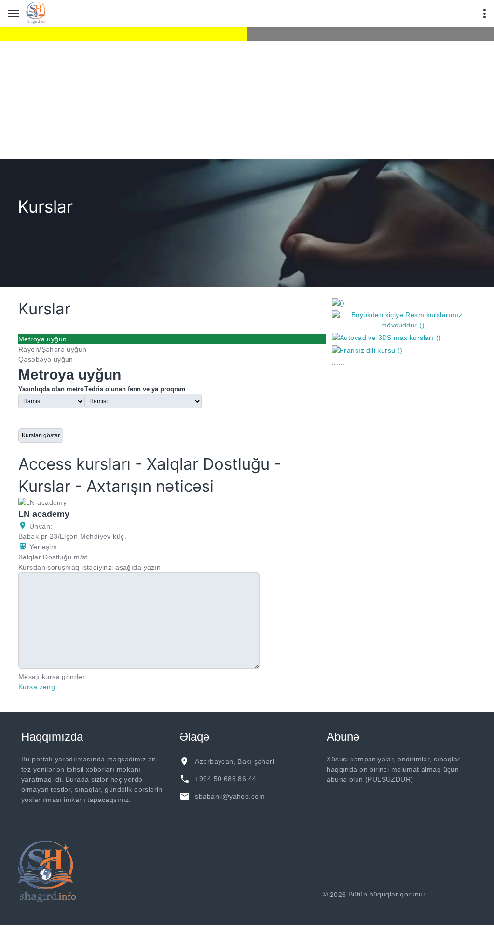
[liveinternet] (455, 894)
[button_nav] (13, 13)
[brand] (47, 871)
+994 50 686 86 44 (225, 779)
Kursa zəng (36, 687)
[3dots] (484, 13)
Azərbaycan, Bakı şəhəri (234, 761)
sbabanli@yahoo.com (230, 796)
